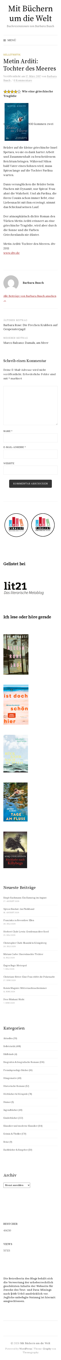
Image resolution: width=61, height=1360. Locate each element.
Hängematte (10, 1078)
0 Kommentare (23, 80)
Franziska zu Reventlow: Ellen (18, 920)
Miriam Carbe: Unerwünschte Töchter (23, 954)
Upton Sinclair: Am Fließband (18, 909)
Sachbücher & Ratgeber (15, 1149)
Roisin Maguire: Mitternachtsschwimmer (25, 988)
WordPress (25, 1348)
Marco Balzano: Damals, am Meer (25, 343)
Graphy (47, 1348)
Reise (6, 1141)
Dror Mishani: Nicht (13, 999)
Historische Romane (14, 1086)
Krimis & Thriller (12, 1133)
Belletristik (12, 54)
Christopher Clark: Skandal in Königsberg (25, 943)
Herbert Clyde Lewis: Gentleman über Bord (26, 931)
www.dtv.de (11, 253)
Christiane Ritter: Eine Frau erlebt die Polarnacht (29, 976)
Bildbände (8, 1054)
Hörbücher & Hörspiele (15, 1094)
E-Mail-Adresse (14, 447)
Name (7, 431)
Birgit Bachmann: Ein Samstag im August (25, 897)
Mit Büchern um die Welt (30, 14)
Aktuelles (8, 1038)
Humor (7, 1102)
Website (8, 463)
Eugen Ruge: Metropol (15, 965)
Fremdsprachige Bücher (15, 1070)
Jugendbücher (10, 1110)
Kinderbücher (10, 1118)
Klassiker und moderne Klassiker (20, 1125)
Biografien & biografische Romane (21, 1062)
